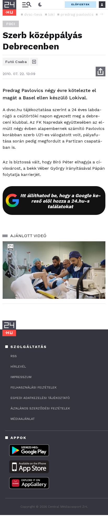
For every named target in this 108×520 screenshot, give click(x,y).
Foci (10, 24)
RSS (13, 356)
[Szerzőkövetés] (34, 62)
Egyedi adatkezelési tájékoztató (40, 398)
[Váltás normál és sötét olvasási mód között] (40, 5)
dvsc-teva (33, 14)
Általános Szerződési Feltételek (40, 408)
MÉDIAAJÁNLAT (22, 419)
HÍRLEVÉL (18, 366)
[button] (101, 14)
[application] (54, 270)
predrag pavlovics (77, 14)
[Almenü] (27, 4)
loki (51, 14)
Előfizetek (80, 4)
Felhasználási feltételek (33, 387)
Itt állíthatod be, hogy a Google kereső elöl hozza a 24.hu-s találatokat (60, 201)
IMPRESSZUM (20, 377)
